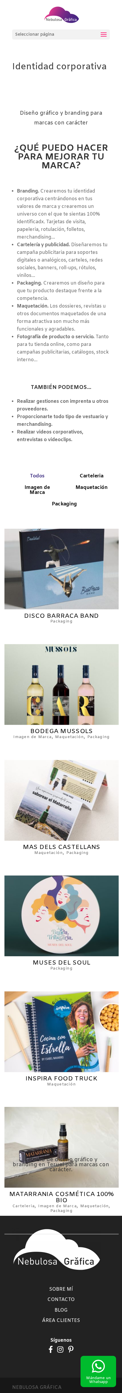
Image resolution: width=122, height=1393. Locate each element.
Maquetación (92, 487)
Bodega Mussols (61, 731)
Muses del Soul (61, 963)
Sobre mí (61, 1289)
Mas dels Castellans (61, 847)
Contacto (61, 1300)
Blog (61, 1310)
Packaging (64, 504)
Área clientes (61, 1321)
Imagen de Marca (37, 490)
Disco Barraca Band (61, 616)
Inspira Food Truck (61, 1079)
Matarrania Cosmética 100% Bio (61, 1197)
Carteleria (91, 476)
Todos (37, 476)
